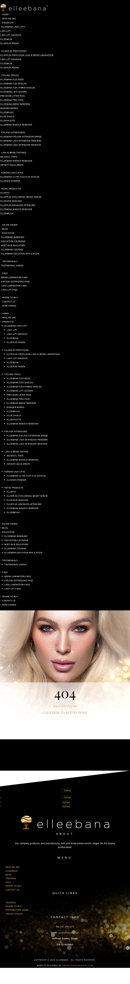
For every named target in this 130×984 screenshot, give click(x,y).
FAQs (5, 273)
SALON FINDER (9, 224)
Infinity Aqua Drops (12, 164)
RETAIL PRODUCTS (10, 188)
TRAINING (11, 878)
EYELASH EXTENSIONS (12, 132)
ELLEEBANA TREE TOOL (12, 100)
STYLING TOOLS (9, 75)
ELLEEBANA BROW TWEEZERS (15, 104)
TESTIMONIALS (9, 261)
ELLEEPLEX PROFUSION (13, 51)
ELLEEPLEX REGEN (9, 43)
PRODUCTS (7, 22)
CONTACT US (8, 301)
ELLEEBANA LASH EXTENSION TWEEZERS (20, 140)
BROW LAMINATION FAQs (14, 277)
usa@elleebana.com (68, 932)
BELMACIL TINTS (8, 156)
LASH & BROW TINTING (13, 152)
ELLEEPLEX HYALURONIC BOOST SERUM (20, 196)
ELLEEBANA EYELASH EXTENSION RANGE (21, 136)
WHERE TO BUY (10, 297)
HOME (5, 14)
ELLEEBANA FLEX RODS (12, 79)
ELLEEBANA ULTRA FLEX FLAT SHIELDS (19, 176)
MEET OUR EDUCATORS (13, 245)
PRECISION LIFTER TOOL (12, 95)
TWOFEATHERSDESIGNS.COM (77, 965)
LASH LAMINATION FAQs (14, 285)
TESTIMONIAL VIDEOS (12, 265)
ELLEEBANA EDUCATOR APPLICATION (20, 253)
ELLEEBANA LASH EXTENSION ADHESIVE (20, 144)
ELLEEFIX (5, 192)
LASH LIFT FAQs (9, 289)
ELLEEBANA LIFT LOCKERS (13, 91)
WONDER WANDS (9, 108)
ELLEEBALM (6, 39)
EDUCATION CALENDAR (13, 241)
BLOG (5, 228)
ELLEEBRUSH (6, 112)
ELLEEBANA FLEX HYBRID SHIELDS (17, 87)
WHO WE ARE (9, 18)
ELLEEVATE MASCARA (11, 201)
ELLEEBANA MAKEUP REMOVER (16, 124)
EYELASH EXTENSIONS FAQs (15, 281)
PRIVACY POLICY (14, 913)
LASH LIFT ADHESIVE (10, 35)
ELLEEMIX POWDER (10, 180)
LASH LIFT (5, 30)
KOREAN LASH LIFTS (11, 172)
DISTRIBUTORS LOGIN (17, 909)
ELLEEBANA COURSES (12, 249)
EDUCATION (8, 233)
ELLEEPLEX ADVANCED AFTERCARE (17, 205)
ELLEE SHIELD (7, 116)
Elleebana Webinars (12, 237)
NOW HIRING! (9, 305)
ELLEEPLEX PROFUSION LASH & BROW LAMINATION (26, 55)
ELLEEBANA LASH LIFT (12, 26)
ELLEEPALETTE (7, 120)
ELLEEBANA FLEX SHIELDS (13, 83)
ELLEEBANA (12, 870)
